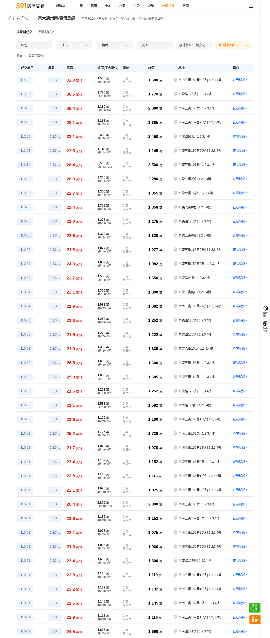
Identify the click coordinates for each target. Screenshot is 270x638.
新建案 (60, 6)
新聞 (185, 6)
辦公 (136, 6)
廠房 (151, 6)
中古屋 (78, 6)
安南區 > (115, 18)
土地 (108, 6)
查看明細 (239, 80)
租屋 (94, 6)
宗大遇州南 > (129, 18)
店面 (122, 6)
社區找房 (168, 6)
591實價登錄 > (89, 18)
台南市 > (104, 18)
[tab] (24, 32)
